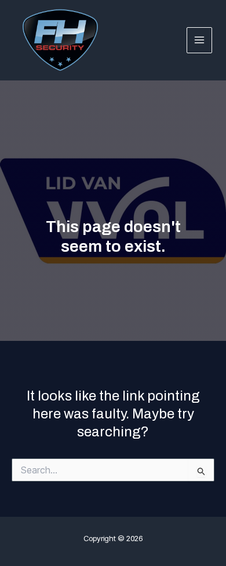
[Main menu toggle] (200, 40)
